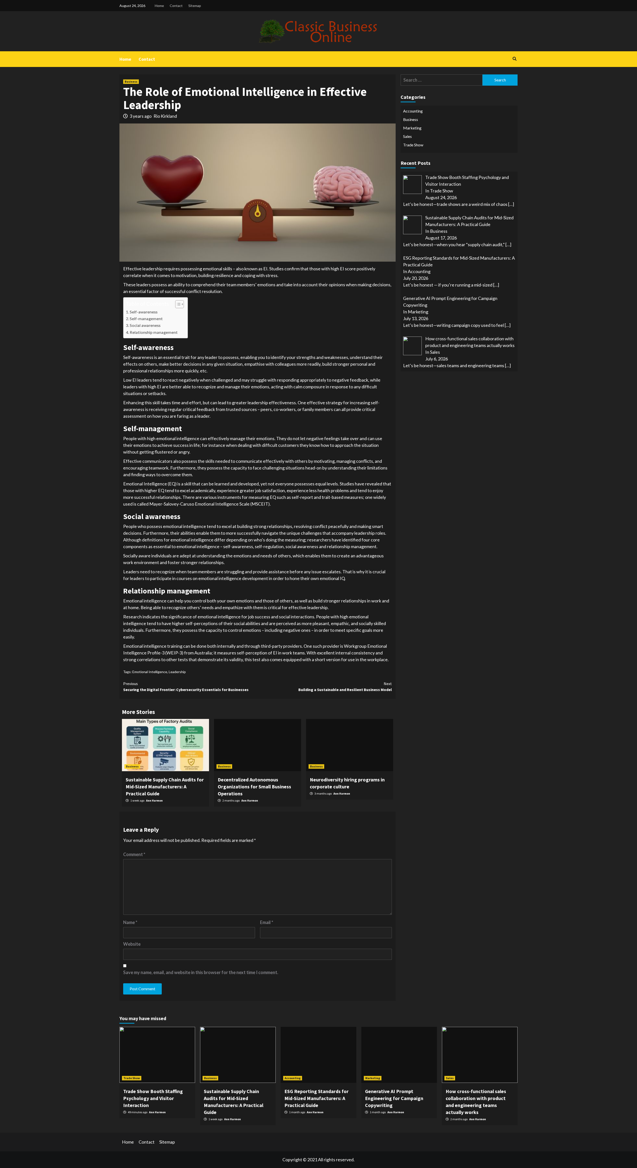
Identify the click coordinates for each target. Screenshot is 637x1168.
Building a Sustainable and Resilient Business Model (345, 686)
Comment (134, 854)
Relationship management (154, 332)
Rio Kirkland (165, 116)
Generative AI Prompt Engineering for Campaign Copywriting (394, 1098)
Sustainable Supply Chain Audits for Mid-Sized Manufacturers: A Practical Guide (165, 786)
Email (266, 922)
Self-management (146, 318)
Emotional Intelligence (149, 672)
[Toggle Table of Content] (177, 304)
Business (131, 81)
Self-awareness (144, 311)
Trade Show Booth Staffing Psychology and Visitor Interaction (153, 1098)
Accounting (413, 111)
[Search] (514, 58)
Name (130, 922)
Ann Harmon (154, 800)
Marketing (412, 127)
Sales (407, 136)
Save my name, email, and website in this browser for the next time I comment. (200, 972)
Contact (176, 5)
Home (159, 5)
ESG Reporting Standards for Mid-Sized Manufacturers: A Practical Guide (316, 1098)
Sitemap (194, 5)
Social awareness (145, 325)
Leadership (177, 672)
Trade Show (413, 144)
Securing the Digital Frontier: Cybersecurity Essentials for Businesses (186, 686)
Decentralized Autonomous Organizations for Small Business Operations (254, 786)
